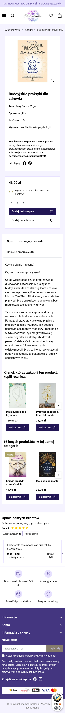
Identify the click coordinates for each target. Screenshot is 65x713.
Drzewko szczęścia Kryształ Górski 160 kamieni (47, 415)
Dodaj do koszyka (23, 211)
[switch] (57, 708)
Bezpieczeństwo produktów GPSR (27, 156)
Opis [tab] (9, 241)
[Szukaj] (12, 15)
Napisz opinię (31, 533)
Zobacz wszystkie (12, 533)
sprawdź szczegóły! (50, 3)
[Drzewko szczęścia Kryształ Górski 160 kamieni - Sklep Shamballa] (47, 395)
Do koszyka (15, 427)
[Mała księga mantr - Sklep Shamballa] (47, 464)
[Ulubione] (27, 385)
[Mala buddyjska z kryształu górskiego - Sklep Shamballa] (17, 395)
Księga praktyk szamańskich (15, 482)
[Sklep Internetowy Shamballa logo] (32, 15)
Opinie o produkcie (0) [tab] (20, 252)
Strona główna (12, 29)
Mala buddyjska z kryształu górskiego (16, 415)
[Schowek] (51, 16)
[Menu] (4, 15)
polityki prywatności (44, 655)
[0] (59, 16)
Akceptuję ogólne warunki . (31, 655)
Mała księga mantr (47, 481)
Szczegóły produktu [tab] (31, 241)
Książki (29, 29)
